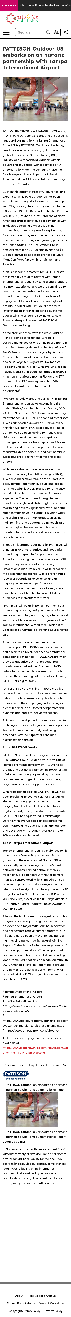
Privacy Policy (53, 1311)
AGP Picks (9, 5)
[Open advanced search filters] (56, 32)
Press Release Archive (41, 1295)
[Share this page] (65, 32)
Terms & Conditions (51, 1303)
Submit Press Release (21, 1303)
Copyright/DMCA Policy (24, 1311)
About (19, 1295)
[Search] (48, 32)
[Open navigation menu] (6, 32)
